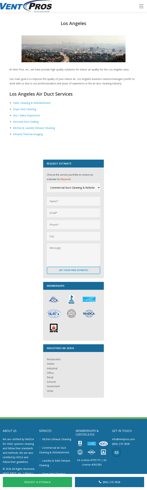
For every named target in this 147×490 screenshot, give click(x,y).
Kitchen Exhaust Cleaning (56, 439)
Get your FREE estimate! (73, 270)
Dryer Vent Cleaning (24, 109)
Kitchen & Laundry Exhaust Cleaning (34, 128)
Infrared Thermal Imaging (28, 134)
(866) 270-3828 (111, 482)
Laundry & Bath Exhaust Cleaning (54, 463)
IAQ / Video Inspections (26, 115)
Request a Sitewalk (37, 482)
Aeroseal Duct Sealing (26, 121)
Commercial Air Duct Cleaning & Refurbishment (54, 450)
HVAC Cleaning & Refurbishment (32, 103)
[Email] (116, 452)
